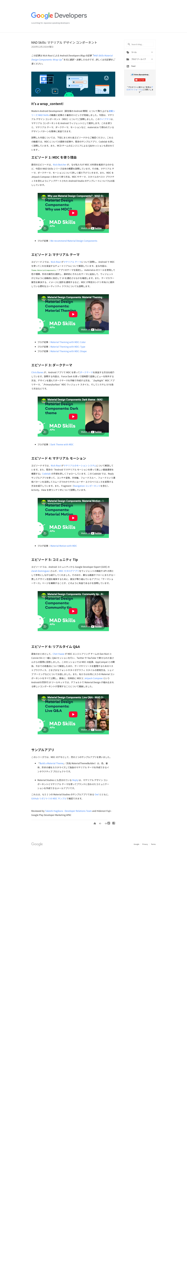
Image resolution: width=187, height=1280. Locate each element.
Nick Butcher (59, 164)
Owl (97, 794)
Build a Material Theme (51, 763)
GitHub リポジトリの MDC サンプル (48, 798)
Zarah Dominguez (40, 570)
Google (137, 844)
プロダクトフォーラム (140, 88)
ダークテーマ (86, 372)
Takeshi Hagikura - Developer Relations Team (68, 810)
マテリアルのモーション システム (79, 465)
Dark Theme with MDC (62, 444)
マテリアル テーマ (72, 261)
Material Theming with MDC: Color (68, 342)
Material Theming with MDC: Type (67, 346)
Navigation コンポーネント (87, 485)
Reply (75, 780)
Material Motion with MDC (63, 545)
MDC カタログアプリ (69, 570)
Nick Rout (56, 261)
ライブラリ (105, 119)
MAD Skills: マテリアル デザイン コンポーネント (64, 42)
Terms (153, 844)
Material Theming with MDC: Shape (68, 351)
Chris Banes (37, 372)
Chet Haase (58, 653)
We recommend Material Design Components (73, 240)
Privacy (145, 844)
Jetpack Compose (93, 678)
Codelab (46, 473)
